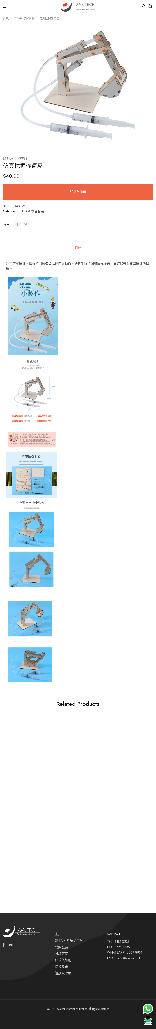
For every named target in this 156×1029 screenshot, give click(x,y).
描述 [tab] (78, 247)
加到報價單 (78, 191)
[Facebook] (4, 946)
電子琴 (9, 776)
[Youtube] (10, 946)
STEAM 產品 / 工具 (69, 940)
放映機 (60, 862)
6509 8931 (134, 952)
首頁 (6, 18)
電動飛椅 (61, 780)
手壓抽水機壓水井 (17, 862)
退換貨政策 (63, 973)
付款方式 (61, 953)
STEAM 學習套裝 (24, 18)
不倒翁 (111, 776)
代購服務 (61, 947)
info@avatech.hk (129, 958)
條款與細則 (63, 960)
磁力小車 (112, 862)
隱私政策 (61, 966)
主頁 (58, 934)
